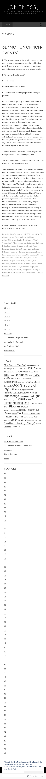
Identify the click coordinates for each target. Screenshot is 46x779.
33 (5, 613)
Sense (8, 413)
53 (5, 698)
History (38, 252)
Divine (36, 375)
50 (5, 685)
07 (5, 503)
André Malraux (20, 237)
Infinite (4, 255)
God (15, 385)
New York (23, 258)
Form (33, 382)
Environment (21, 246)
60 (5, 728)
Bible (6, 375)
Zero (23, 273)
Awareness (23, 371)
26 (5, 584)
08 (5, 508)
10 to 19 (7, 312)
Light (36, 396)
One (26, 403)
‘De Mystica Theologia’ (34, 420)
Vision (13, 419)
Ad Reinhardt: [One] (11, 346)
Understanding (28, 417)
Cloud (12, 375)
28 (5, 592)
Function (5, 249)
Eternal (21, 379)
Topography (26, 270)
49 (5, 681)
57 (5, 715)
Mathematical (31, 255)
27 (5, 588)
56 (5, 711)
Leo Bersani (24, 396)
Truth (21, 416)
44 (5, 660)
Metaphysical (13, 400)
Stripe (32, 267)
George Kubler (15, 249)
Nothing (5, 261)
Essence (12, 378)
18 (5, 550)
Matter (6, 400)
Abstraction (6, 237)
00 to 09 (7, 308)
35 (5, 622)
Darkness (39, 243)
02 (5, 482)
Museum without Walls (10, 258)
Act (13, 237)
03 (5, 486)
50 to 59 (7, 329)
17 (5, 546)
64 (5, 745)
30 (5, 601)
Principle (12, 410)
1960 (15, 369)
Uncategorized (9, 350)
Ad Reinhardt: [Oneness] (13, 342)
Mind (21, 399)
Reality (22, 410)
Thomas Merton (35, 413)
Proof (17, 410)
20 (5, 558)
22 (5, 567)
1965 (32, 234)
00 (5, 474)
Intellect (15, 393)
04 (5, 491)
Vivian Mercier (16, 273)
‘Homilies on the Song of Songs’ (19, 423)
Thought (8, 416)
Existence (27, 379)
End (5, 379)
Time (15, 416)
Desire (30, 375)
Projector (13, 264)
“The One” (16, 426)
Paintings (28, 261)
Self (37, 410)
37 (5, 630)
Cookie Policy (12, 769)
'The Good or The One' (15, 365)
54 (5, 702)
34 (5, 618)
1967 (31, 368)
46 (5, 668)
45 (5, 664)
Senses (14, 413)
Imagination (29, 389)
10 (5, 516)
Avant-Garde (17, 240)
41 (5, 647)
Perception (38, 403)
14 (5, 533)
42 (5, 652)
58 (5, 719)
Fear (22, 382)
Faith (19, 382)
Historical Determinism (27, 252)
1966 (25, 369)
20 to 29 (7, 317)
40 (5, 643)
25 (5, 580)
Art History (30, 237)
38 (5, 635)
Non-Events (32, 258)
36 (5, 626)
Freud (35, 246)
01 (5, 478)
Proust (20, 264)
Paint (22, 261)
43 (5, 656)
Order (18, 261)
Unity (35, 417)
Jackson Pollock (14, 255)
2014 (37, 234)
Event (29, 246)
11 (5, 520)
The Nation (17, 270)
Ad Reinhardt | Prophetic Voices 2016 (18, 446)
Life (31, 396)
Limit (23, 255)
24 (5, 575)
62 (5, 736)
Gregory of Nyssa (20, 387)
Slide (18, 267)
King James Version (27, 392)
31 (5, 605)
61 (41, 234)
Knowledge (11, 396)
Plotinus (15, 406)
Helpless (5, 252)
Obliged (12, 261)
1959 (28, 234)
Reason (30, 409)
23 (5, 571)
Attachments (13, 372)
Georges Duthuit (27, 249)
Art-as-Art (8, 450)
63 (5, 740)
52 (5, 694)
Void (19, 420)
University (6, 273)
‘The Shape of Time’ (30, 240)
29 (5, 597)
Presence (32, 407)
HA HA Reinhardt (10, 454)
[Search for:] (41, 25)
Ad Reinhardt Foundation (13, 441)
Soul (20, 413)
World (23, 420)
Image (23, 389)
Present (6, 410)
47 (5, 673)
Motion (39, 255)
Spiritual (26, 413)
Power (24, 406)
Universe (7, 420)
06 (5, 499)
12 (5, 525)
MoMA (6, 458)
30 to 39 (7, 321)
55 (5, 707)
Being (36, 372)
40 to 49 (7, 325)
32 (5, 609)
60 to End (13, 234)
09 (5, 512)
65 (5, 749)
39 (5, 639)
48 (5, 677)
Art (37, 368)
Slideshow (25, 267)
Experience (10, 381)
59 (5, 723)
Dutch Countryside (9, 246)
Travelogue (36, 270)
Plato (6, 407)
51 (5, 690)
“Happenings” (7, 243)
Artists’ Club (6, 240)
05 (5, 495)
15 (5, 537)
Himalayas (14, 252)
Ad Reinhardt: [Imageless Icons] (16, 338)
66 (5, 753)
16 (5, 542)
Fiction (28, 382)
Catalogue (31, 243)
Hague (36, 249)
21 (5, 563)
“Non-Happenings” (19, 243)
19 (5, 554)
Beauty (31, 372)
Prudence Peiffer (30, 264)
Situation (12, 267)
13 (5, 529)
